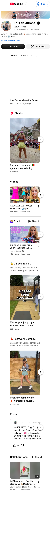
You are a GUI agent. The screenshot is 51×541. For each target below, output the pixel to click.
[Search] (26, 4)
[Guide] (4, 4)
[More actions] (38, 113)
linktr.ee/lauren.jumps (12, 41)
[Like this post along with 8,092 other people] (14, 445)
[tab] (13, 55)
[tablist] (25, 55)
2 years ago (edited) (39, 423)
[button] (36, 55)
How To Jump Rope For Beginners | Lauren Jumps (25, 100)
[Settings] (32, 4)
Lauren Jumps (15, 251)
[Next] (40, 139)
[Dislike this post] (22, 445)
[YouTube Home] (16, 4)
